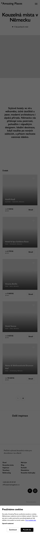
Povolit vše (27, 530)
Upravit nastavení (8, 523)
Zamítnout (13, 530)
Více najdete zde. (30, 520)
